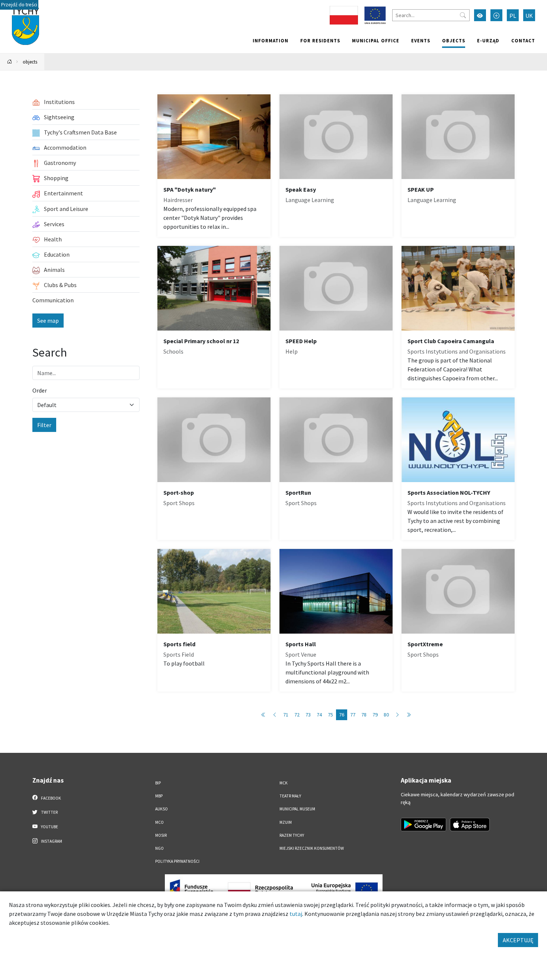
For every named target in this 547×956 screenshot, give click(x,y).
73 (308, 714)
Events (420, 40)
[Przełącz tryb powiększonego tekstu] (496, 15)
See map (48, 320)
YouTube (49, 826)
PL (512, 15)
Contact (523, 40)
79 (375, 714)
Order (39, 390)
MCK (283, 783)
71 (285, 714)
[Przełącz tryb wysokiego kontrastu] (480, 15)
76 (341, 714)
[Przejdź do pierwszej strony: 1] (263, 714)
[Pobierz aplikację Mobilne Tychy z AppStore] (470, 824)
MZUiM (285, 822)
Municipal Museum (297, 809)
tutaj (296, 913)
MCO (159, 822)
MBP (159, 796)
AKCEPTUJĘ (518, 940)
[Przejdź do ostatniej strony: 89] (408, 714)
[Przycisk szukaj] (463, 15)
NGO (159, 848)
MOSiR (161, 835)
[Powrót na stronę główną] (10, 61)
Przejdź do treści (19, 4)
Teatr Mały (290, 796)
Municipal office (375, 40)
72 (297, 714)
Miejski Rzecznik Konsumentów (311, 848)
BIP (158, 783)
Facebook (50, 798)
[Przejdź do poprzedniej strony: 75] (274, 714)
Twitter (49, 812)
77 (352, 714)
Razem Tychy (291, 835)
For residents (320, 40)
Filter (44, 425)
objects (453, 40)
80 (386, 714)
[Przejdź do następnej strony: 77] (397, 714)
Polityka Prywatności (177, 861)
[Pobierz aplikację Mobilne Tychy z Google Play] (423, 824)
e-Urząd (488, 40)
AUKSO (161, 809)
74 (319, 714)
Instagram (51, 841)
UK (529, 15)
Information (270, 40)
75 (330, 714)
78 (364, 714)
